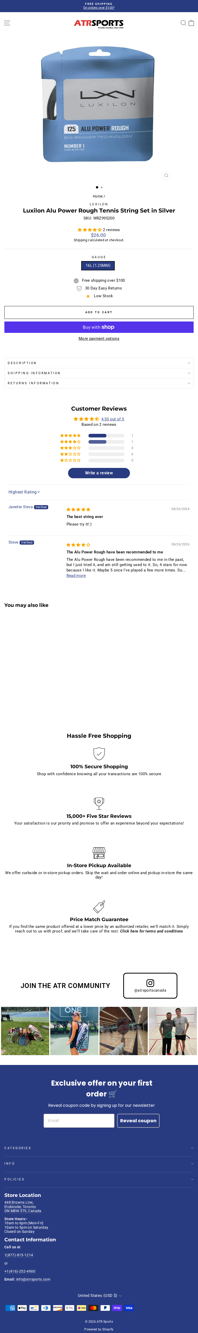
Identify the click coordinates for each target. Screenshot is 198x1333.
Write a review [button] (99, 473)
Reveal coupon (138, 1120)
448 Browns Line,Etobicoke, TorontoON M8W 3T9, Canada (23, 1206)
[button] (90, 230)
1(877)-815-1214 (18, 1255)
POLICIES (14, 1179)
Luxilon (99, 204)
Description (22, 363)
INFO (9, 1163)
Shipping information (34, 373)
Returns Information (33, 383)
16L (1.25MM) (98, 265)
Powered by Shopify (99, 1329)
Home (98, 196)
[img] (78, 509)
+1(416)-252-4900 (19, 1271)
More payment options (99, 338)
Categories (17, 1148)
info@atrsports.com (33, 1279)
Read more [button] (76, 575)
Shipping (80, 240)
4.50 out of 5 (112, 419)
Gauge (99, 257)
